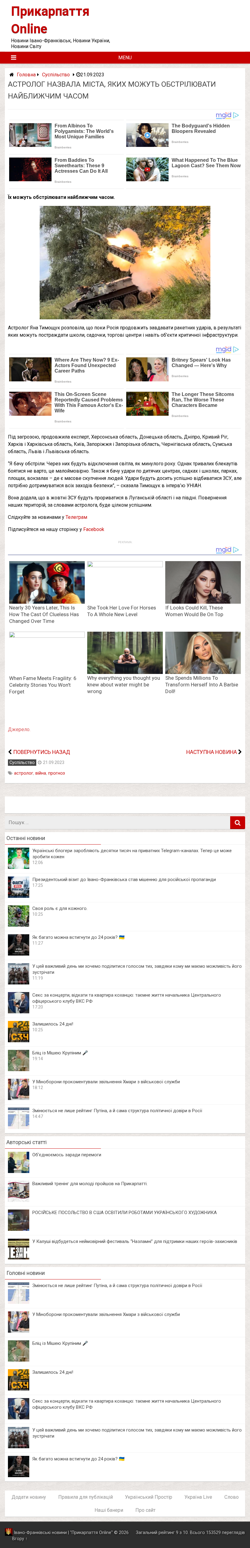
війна (40, 773)
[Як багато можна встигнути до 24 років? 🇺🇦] (18, 954)
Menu (125, 58)
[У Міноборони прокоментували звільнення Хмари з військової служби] (18, 1098)
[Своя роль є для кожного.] (18, 925)
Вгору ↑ (19, 1538)
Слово (231, 1497)
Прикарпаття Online (91, 1532)
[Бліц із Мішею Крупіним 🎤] (18, 1069)
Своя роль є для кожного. (60, 908)
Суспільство (56, 75)
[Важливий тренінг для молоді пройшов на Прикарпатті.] (18, 1200)
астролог (23, 773)
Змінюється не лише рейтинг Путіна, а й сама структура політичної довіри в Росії (117, 1110)
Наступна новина (211, 752)
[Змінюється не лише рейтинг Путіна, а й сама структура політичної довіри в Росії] (18, 1127)
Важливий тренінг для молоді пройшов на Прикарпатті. (90, 1183)
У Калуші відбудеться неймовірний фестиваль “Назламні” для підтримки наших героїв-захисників (134, 1241)
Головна (26, 75)
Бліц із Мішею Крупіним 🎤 (60, 1053)
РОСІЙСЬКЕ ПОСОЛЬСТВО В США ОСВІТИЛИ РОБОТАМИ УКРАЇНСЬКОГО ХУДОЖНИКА (124, 1212)
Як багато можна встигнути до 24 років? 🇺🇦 (78, 937)
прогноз (56, 773)
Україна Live (198, 1497)
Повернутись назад (41, 752)
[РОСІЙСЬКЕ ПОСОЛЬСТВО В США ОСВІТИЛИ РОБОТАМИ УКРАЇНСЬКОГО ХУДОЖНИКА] (18, 1229)
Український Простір (148, 1497)
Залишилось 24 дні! (52, 1024)
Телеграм (76, 517)
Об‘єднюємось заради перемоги (66, 1155)
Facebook (93, 529)
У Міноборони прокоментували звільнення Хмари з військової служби (106, 1082)
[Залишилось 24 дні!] (18, 1040)
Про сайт (145, 1510)
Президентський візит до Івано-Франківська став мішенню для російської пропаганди (124, 879)
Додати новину (29, 1497)
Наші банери (109, 1510)
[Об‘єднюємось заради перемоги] (18, 1171)
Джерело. (19, 729)
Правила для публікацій (85, 1497)
